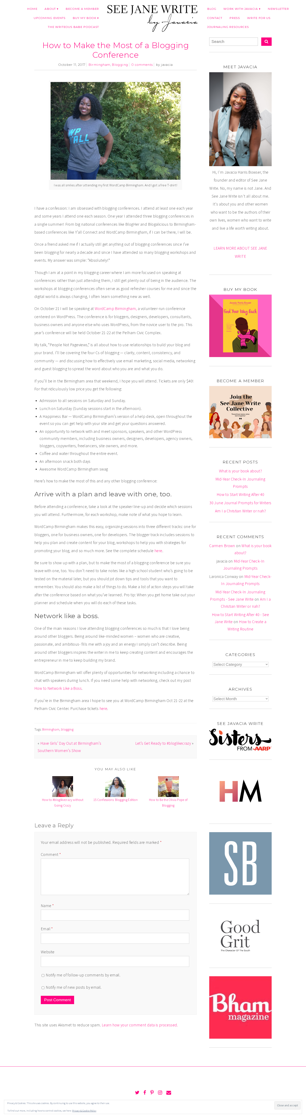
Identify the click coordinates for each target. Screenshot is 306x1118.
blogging (67, 729)
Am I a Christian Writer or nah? (240, 510)
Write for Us (258, 18)
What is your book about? (240, 470)
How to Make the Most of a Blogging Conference (115, 50)
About (50, 8)
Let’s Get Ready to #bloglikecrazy (163, 743)
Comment (51, 854)
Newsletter (278, 8)
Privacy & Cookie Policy (84, 1110)
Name (47, 905)
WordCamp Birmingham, (116, 308)
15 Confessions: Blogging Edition (115, 800)
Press (234, 18)
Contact (214, 18)
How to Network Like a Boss (58, 688)
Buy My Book (84, 18)
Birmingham (99, 65)
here (158, 550)
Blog (211, 8)
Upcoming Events (49, 18)
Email (47, 928)
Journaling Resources (228, 27)
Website (48, 951)
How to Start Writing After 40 (240, 494)
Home (32, 8)
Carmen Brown (222, 545)
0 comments (142, 65)
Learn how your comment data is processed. (140, 1024)
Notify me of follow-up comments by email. (83, 974)
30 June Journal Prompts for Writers (240, 502)
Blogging (120, 65)
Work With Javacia (240, 8)
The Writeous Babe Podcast (73, 27)
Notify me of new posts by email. (73, 987)
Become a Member (82, 8)
